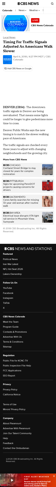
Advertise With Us (12, 337)
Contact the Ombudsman (16, 448)
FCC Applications (12, 370)
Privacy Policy (10, 389)
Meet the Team (11, 322)
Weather (34, 10)
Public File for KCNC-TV (15, 360)
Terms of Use (9, 404)
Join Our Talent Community (17, 433)
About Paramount (12, 423)
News (22, 10)
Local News (9, 37)
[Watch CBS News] (12, 480)
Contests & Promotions (15, 332)
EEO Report (9, 375)
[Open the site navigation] (9, 3)
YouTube (7, 288)
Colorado (7, 10)
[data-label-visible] (53, 476)
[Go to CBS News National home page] (28, 3)
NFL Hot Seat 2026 (13, 269)
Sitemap (7, 347)
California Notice (11, 394)
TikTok (6, 303)
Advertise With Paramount (16, 428)
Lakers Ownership (12, 274)
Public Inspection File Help (17, 365)
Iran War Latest (10, 264)
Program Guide (11, 327)
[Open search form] (52, 3)
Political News (10, 259)
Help (5, 438)
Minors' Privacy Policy (14, 409)
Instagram (8, 298)
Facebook (8, 293)
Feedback (8, 443)
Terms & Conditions (13, 342)
